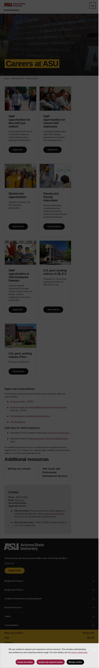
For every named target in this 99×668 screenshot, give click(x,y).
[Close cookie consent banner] (94, 649)
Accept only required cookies (51, 662)
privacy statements (79, 652)
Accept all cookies (25, 662)
